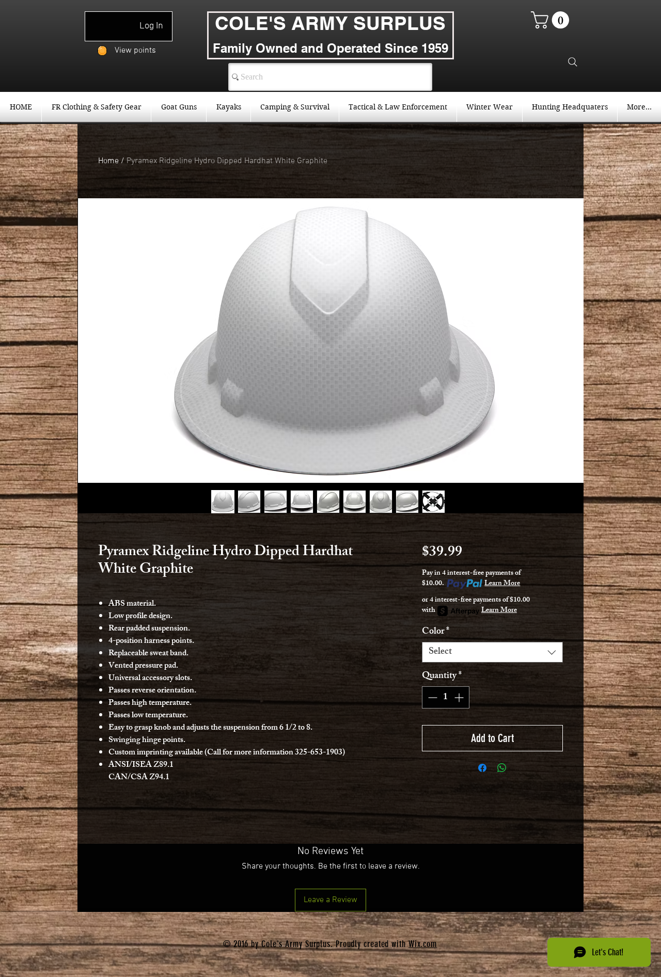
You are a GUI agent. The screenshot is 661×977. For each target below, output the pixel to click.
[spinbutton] (445, 697)
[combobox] (492, 652)
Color (435, 632)
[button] (552, 19)
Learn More (502, 584)
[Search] (573, 62)
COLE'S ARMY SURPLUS (330, 22)
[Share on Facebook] (482, 768)
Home (108, 161)
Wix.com (422, 944)
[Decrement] (431, 697)
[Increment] (460, 697)
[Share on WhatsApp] (502, 768)
